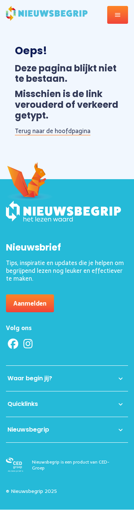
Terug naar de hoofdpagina (52, 131)
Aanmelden (30, 303)
